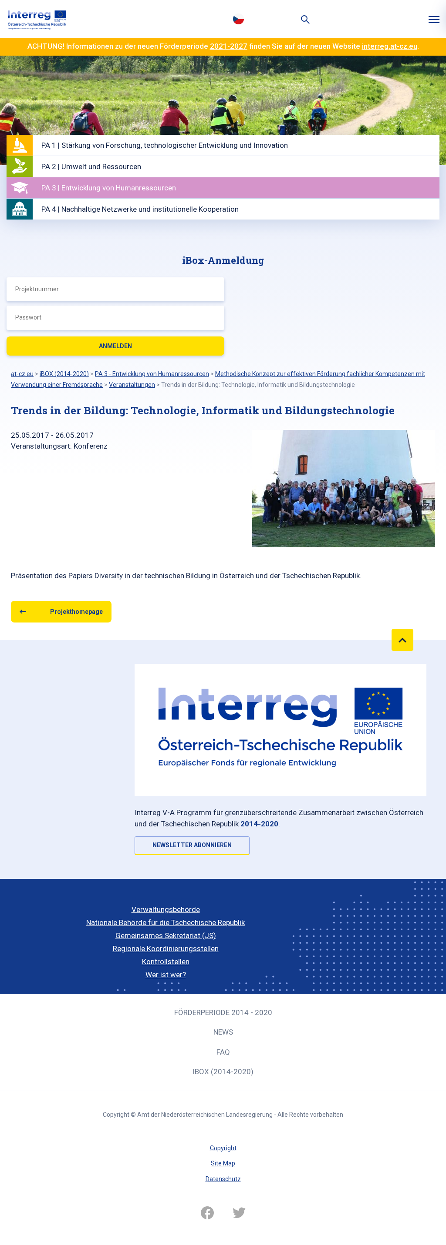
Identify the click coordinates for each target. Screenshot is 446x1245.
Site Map (223, 1163)
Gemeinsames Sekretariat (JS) (165, 935)
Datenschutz (223, 1178)
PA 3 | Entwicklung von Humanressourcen (108, 187)
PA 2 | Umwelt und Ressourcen (91, 166)
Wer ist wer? (165, 974)
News (223, 1032)
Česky (238, 18)
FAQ (223, 1052)
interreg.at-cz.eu (389, 46)
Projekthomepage (76, 611)
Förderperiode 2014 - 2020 (223, 1012)
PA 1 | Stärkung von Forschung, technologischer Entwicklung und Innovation (164, 145)
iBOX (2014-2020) (223, 1071)
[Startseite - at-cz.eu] (37, 19)
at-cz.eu (22, 373)
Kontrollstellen (165, 961)
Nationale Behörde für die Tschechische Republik (165, 922)
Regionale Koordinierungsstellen (166, 948)
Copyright (223, 1148)
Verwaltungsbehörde (166, 909)
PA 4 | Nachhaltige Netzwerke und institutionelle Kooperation (140, 209)
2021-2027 (228, 46)
